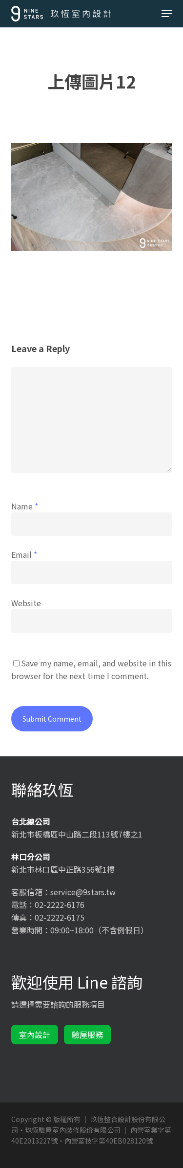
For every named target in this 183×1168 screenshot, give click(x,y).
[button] (167, 14)
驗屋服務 (87, 1034)
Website (26, 603)
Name (24, 506)
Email (24, 554)
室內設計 (34, 1034)
